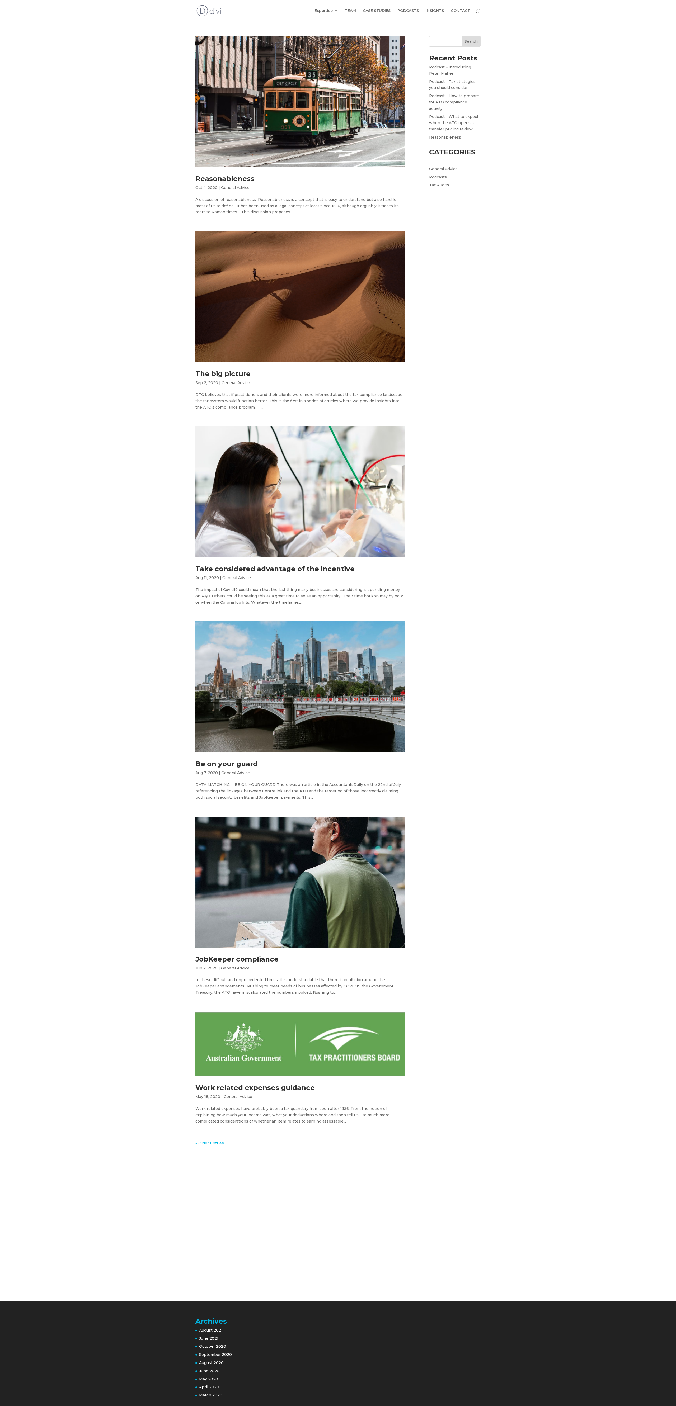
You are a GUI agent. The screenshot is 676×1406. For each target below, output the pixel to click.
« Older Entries (209, 1143)
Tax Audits (439, 185)
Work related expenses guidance (255, 1087)
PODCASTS (408, 11)
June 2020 (209, 1371)
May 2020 (208, 1379)
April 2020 (209, 1387)
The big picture (223, 374)
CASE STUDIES (377, 11)
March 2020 (210, 1395)
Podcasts (438, 177)
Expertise (323, 11)
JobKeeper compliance (237, 959)
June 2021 (208, 1338)
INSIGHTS (435, 11)
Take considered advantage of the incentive (275, 569)
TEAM (350, 11)
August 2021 (211, 1330)
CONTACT (460, 11)
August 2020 (211, 1362)
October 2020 (212, 1346)
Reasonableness (224, 178)
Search (471, 41)
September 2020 (215, 1354)
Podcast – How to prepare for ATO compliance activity (454, 102)
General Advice (235, 187)
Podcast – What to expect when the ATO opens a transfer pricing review (453, 123)
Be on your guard (226, 764)
